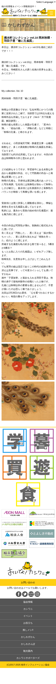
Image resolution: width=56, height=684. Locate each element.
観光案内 (28, 651)
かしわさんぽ (28, 644)
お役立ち (28, 623)
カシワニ (28, 609)
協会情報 (28, 602)
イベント (28, 616)
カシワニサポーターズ (28, 658)
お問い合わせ (28, 582)
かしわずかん (28, 637)
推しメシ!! (28, 630)
